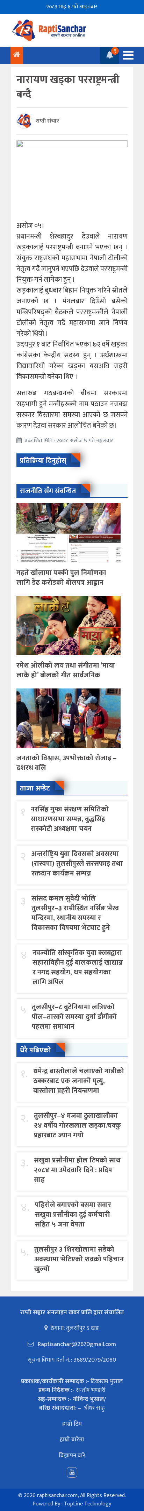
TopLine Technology (87, 1504)
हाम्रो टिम (72, 1424)
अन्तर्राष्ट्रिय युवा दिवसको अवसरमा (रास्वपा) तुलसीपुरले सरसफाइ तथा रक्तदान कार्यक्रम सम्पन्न (77, 863)
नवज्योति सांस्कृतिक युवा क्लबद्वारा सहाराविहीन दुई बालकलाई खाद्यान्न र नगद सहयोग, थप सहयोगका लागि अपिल (78, 967)
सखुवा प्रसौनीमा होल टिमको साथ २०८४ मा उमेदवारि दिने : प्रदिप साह (77, 1170)
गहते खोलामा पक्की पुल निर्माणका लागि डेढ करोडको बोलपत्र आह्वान (61, 578)
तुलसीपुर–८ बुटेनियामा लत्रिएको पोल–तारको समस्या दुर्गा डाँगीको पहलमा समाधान (74, 1017)
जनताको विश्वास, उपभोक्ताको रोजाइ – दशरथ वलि (66, 763)
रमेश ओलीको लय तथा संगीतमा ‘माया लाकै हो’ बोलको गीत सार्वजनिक (65, 670)
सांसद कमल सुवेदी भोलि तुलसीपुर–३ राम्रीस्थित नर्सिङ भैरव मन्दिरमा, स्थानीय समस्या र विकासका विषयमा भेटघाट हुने (75, 913)
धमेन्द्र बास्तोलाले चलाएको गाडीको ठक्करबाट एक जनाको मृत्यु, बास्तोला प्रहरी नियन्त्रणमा (78, 1081)
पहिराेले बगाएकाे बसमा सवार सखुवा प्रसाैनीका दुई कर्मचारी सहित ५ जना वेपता (73, 1214)
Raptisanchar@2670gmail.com (76, 1344)
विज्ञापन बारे (72, 1456)
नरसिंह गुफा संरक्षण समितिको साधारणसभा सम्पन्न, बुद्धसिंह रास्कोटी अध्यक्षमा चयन (70, 819)
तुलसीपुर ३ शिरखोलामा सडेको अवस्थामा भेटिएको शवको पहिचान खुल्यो (79, 1259)
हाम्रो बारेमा (72, 1439)
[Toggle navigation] (126, 55)
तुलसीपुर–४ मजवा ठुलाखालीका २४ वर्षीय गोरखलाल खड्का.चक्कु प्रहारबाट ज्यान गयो (77, 1125)
